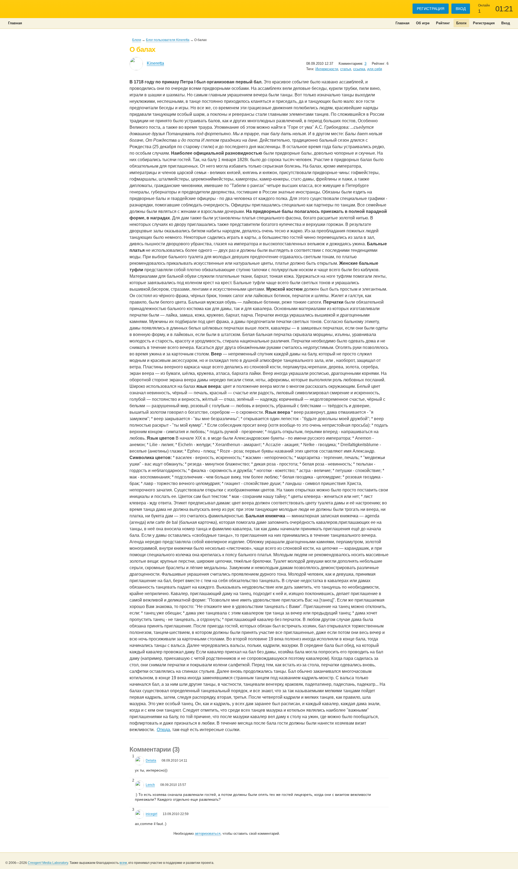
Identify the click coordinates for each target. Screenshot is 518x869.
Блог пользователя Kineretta (167, 40)
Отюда (163, 729)
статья (345, 69)
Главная (403, 23)
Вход (461, 8)
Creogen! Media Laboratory (48, 863)
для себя (374, 69)
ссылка (359, 69)
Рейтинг (443, 23)
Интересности (326, 69)
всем (123, 863)
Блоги (461, 23)
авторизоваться (207, 833)
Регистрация (430, 8)
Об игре (423, 23)
